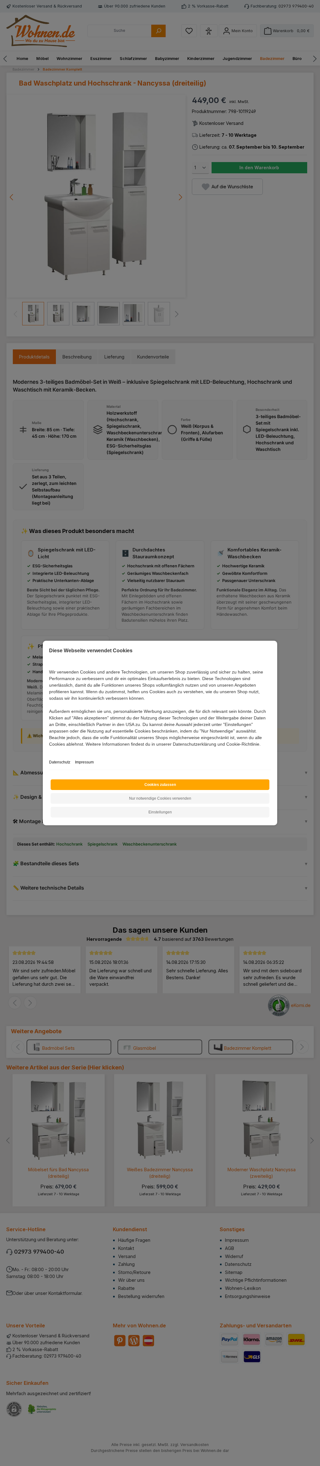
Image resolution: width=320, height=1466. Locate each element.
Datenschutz (59, 762)
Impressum (84, 762)
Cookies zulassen (160, 784)
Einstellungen (160, 812)
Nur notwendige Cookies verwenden (160, 798)
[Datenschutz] (49, 751)
